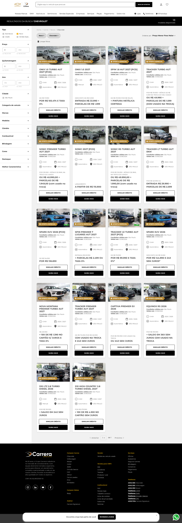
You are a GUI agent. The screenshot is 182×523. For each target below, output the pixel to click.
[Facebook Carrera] (50, 487)
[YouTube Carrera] (43, 487)
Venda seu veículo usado (106, 456)
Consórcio (131, 467)
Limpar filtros (45, 41)
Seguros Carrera (134, 461)
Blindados (70, 483)
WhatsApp (162, 14)
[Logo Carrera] (22, 4)
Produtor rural (102, 475)
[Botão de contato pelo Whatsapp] (176, 517)
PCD (68, 480)
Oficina (130, 456)
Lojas (138, 14)
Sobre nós (101, 501)
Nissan (69, 461)
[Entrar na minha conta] (161, 4)
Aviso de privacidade (105, 499)
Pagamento (132, 469)
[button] (21, 14)
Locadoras (101, 470)
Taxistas (100, 472)
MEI (98, 467)
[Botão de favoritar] (66, 60)
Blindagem (132, 464)
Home (39, 30)
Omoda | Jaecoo (138, 496)
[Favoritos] (167, 4)
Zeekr (69, 467)
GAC (68, 472)
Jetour (69, 475)
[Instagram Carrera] (27, 487)
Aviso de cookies (103, 496)
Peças (130, 472)
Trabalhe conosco (103, 494)
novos (52, 30)
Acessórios (132, 459)
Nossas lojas (101, 491)
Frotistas (100, 478)
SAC (98, 488)
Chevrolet (53, 36)
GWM (69, 464)
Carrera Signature (73, 504)
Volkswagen (71, 459)
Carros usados (72, 477)
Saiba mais (58, 116)
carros (45, 30)
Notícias (100, 504)
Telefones (149, 14)
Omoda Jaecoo (72, 469)
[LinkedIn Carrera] (35, 487)
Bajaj (69, 493)
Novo (41, 36)
